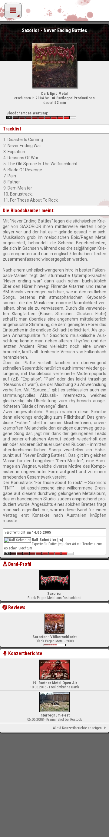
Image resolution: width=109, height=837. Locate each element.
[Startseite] (54, 12)
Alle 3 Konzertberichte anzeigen (77, 728)
